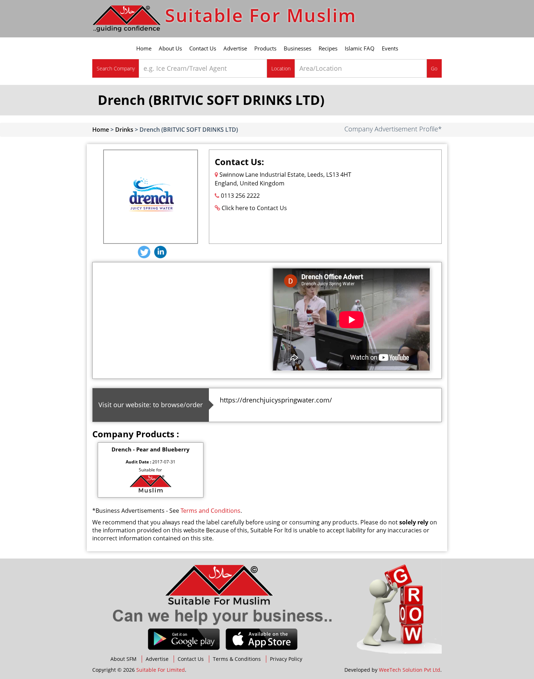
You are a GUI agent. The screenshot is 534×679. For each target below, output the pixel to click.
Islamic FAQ (360, 48)
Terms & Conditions (237, 658)
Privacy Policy (286, 658)
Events (390, 48)
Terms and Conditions (210, 511)
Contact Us (202, 48)
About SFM (123, 658)
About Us (170, 48)
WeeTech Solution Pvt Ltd (409, 669)
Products (265, 48)
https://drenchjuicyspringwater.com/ (276, 400)
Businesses (297, 48)
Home (143, 48)
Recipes (328, 48)
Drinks (124, 130)
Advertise (235, 48)
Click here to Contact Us (254, 208)
